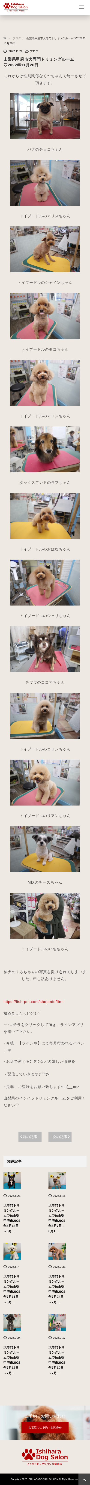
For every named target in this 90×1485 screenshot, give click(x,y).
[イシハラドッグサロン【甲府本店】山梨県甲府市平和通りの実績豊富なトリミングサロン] (15, 6)
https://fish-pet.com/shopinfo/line (33, 1002)
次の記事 (60, 1137)
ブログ (34, 51)
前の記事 (30, 1137)
